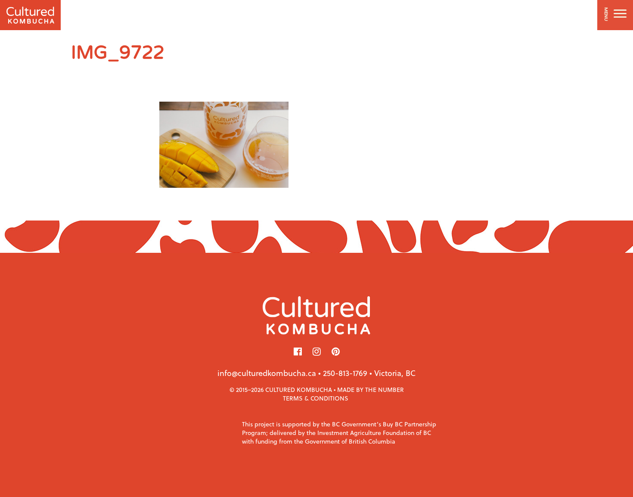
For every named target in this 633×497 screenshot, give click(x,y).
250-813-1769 (345, 373)
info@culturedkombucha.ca (266, 373)
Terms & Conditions (315, 398)
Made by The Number (370, 389)
